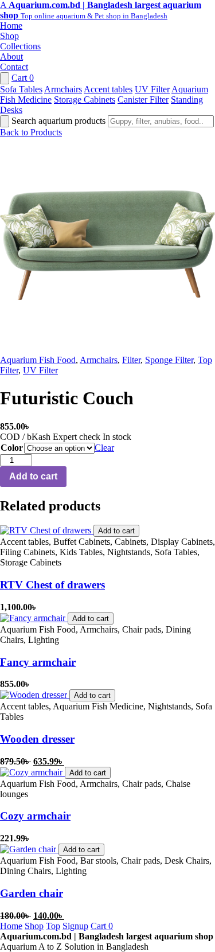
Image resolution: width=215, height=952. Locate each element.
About (11, 56)
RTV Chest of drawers (52, 585)
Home (11, 25)
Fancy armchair (38, 662)
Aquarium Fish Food (38, 360)
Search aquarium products (59, 121)
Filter (131, 360)
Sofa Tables (21, 89)
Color (12, 447)
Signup (75, 926)
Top (53, 926)
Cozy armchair (35, 816)
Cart (22, 78)
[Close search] (4, 121)
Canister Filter (143, 99)
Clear (104, 447)
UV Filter (152, 89)
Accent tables (108, 89)
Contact (14, 67)
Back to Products (31, 132)
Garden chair (31, 893)
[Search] (4, 78)
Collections (20, 46)
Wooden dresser (37, 739)
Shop (9, 36)
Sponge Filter (169, 360)
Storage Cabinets (84, 99)
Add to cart (33, 476)
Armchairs (63, 89)
